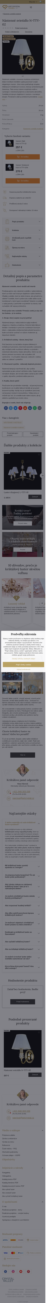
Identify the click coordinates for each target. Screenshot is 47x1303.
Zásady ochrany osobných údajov (23, 659)
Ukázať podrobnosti (23, 669)
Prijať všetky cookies (23, 665)
